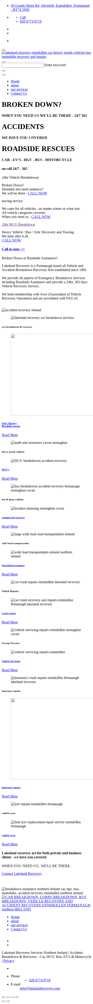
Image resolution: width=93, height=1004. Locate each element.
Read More (10, 435)
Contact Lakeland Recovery (22, 873)
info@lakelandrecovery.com (40, 988)
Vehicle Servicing (11, 661)
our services (19, 89)
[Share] (8, 997)
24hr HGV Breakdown (18, 224)
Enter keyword (55, 65)
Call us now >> (13, 249)
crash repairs (9, 613)
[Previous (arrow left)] (3, 1001)
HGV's (5, 469)
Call (23, 17)
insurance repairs (11, 787)
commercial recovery (13, 517)
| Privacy (8, 961)
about (15, 85)
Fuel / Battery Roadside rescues (11, 424)
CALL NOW (37, 193)
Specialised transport (13, 565)
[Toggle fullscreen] (12, 997)
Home (15, 81)
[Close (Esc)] (3, 997)
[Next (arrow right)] (8, 1001)
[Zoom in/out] (17, 997)
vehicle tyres (8, 835)
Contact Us (19, 93)
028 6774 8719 (31, 21)
